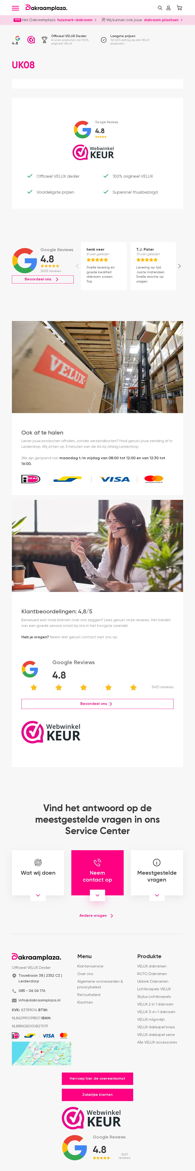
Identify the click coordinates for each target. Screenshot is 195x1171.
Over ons (85, 974)
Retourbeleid (88, 995)
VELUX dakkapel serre (156, 1035)
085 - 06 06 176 (32, 991)
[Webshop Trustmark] (31, 40)
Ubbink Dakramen (152, 982)
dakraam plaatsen (161, 19)
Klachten (85, 1003)
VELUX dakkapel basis (156, 1027)
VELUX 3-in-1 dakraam (156, 1012)
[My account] (168, 8)
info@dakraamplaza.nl (39, 1000)
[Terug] (77, 266)
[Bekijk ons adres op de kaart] (41, 1053)
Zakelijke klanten (97, 1095)
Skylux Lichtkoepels (154, 997)
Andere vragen (93, 916)
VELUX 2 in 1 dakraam (155, 1004)
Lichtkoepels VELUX (154, 989)
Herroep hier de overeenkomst (97, 1079)
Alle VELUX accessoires (157, 1042)
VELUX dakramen (151, 966)
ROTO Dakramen (152, 974)
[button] (160, 8)
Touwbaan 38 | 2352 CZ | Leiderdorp (40, 978)
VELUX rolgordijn (151, 1020)
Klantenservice (90, 966)
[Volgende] (179, 266)
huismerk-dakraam (75, 19)
